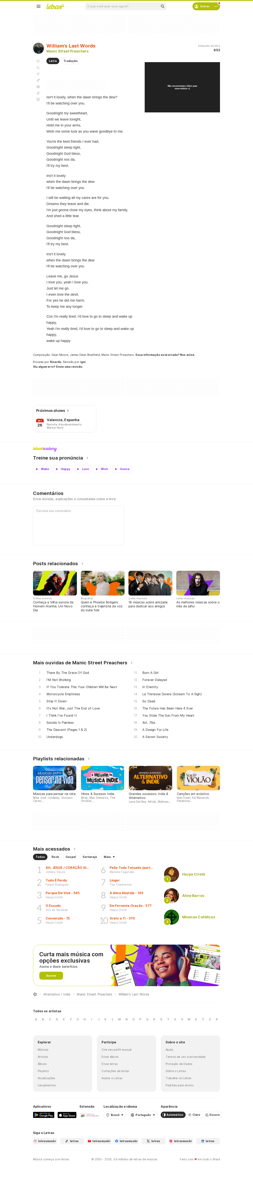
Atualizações (46, 1078)
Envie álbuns (110, 1056)
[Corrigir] (38, 93)
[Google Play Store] (43, 1115)
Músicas (43, 1049)
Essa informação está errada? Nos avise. (165, 354)
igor (83, 362)
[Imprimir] (38, 86)
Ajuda (169, 1049)
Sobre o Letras (176, 1071)
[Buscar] (162, 6)
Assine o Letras (112, 1078)
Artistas (43, 1056)
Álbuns (42, 1064)
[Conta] (216, 6)
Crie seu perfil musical (116, 1049)
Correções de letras (115, 1071)
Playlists (43, 1071)
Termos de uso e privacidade (186, 1056)
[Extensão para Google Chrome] (90, 1115)
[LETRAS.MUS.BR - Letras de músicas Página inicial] (55, 6)
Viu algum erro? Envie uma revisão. (58, 366)
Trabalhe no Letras (179, 1078)
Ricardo (55, 362)
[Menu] (38, 6)
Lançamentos (47, 1085)
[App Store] (67, 1115)
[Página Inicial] (35, 994)
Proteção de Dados (179, 1064)
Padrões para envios (180, 1085)
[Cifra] (38, 80)
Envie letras (110, 1064)
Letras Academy (126, 449)
